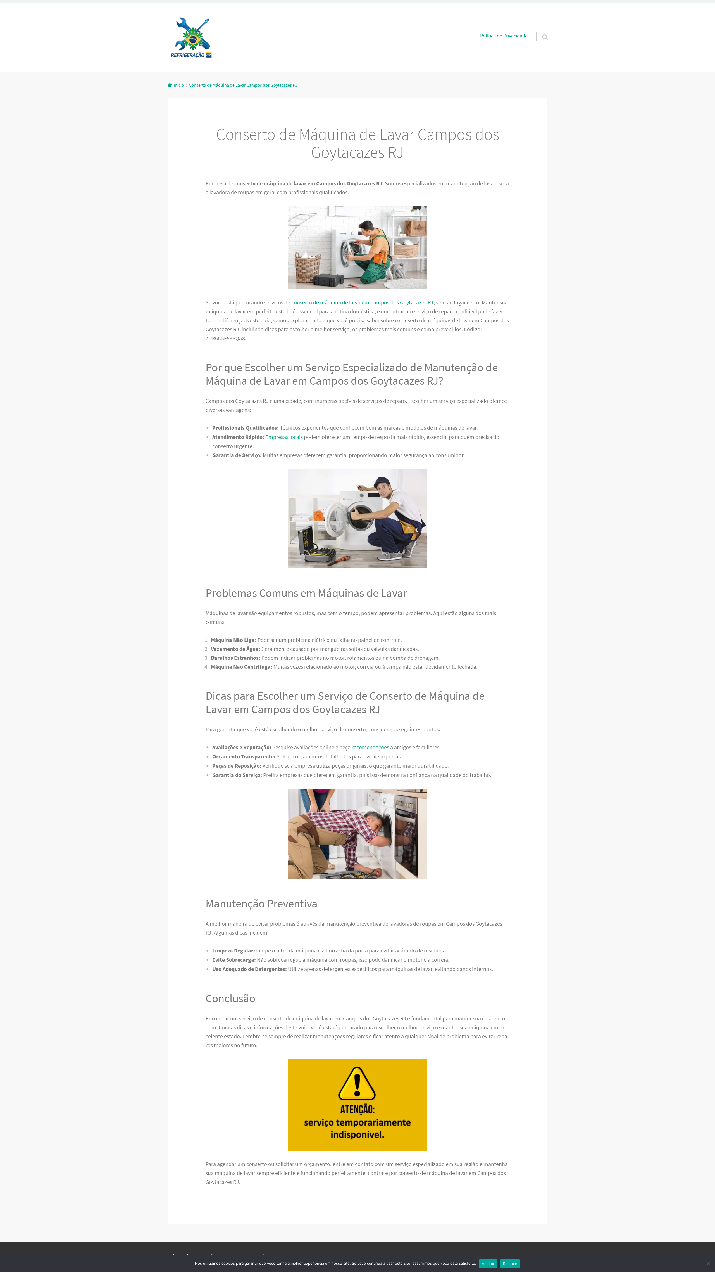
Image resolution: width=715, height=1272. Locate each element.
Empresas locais (284, 436)
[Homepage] (193, 37)
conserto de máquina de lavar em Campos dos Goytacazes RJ (362, 302)
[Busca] (540, 30)
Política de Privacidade (504, 36)
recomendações (370, 747)
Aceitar (488, 1263)
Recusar (510, 1263)
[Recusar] (708, 1263)
